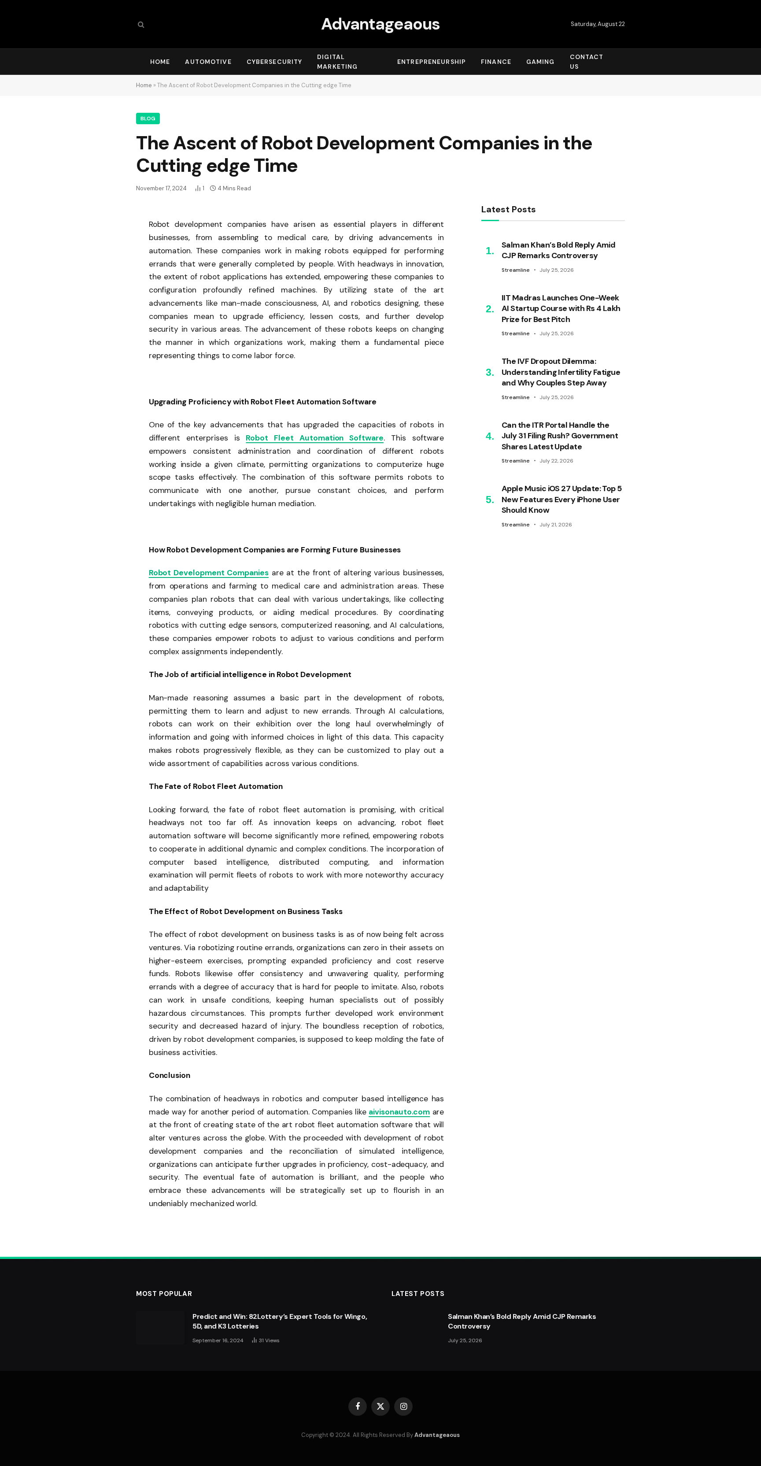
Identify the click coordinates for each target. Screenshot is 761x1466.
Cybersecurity (275, 62)
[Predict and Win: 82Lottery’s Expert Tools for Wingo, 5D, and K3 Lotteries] (160, 1327)
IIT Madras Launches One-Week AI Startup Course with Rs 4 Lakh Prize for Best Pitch (561, 308)
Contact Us (587, 61)
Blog (147, 118)
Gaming (540, 62)
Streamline (516, 270)
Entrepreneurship (431, 62)
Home (160, 62)
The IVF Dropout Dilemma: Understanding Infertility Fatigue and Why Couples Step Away (561, 372)
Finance (496, 62)
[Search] (140, 24)
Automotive (208, 62)
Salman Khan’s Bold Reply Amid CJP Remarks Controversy (558, 250)
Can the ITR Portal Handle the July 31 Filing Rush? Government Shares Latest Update (560, 436)
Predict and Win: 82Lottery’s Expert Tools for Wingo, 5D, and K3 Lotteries (279, 1321)
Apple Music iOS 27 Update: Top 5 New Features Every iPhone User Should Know (562, 499)
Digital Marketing (337, 61)
